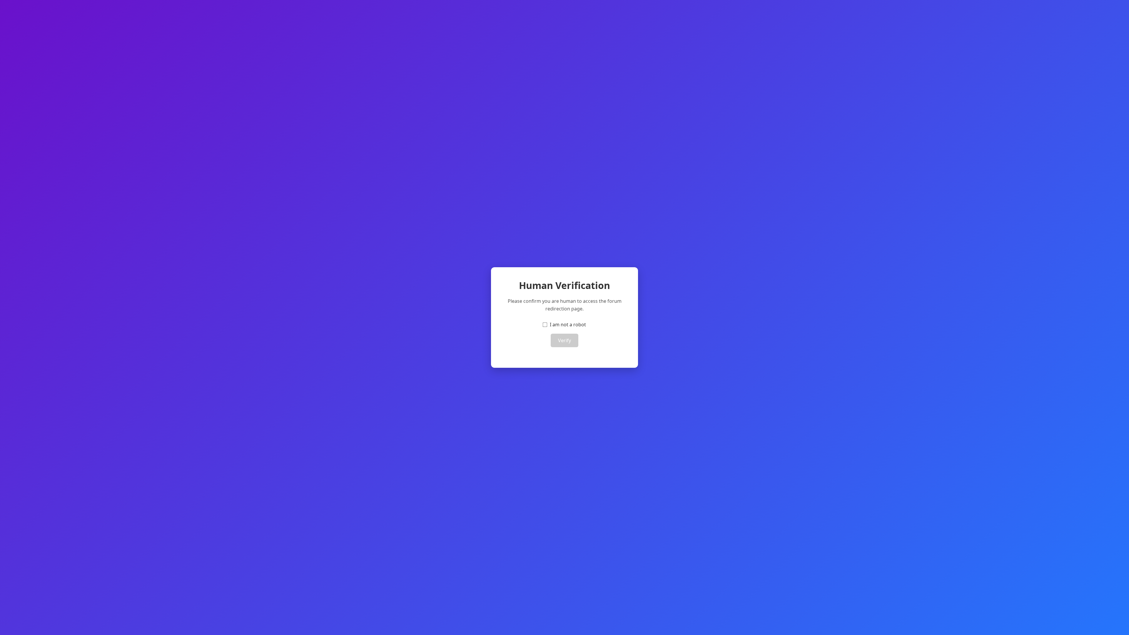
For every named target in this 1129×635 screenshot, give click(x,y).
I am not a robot (568, 324)
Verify (564, 340)
